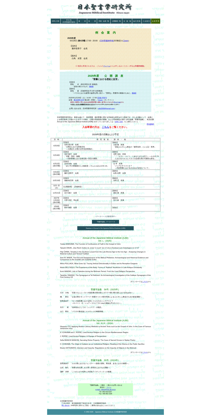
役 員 (92, 21)
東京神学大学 (79, 100)
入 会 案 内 (146, 21)
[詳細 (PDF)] (102, 98)
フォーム (106, 66)
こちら (105, 127)
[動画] (91, 86)
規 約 (82, 21)
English (150, 124)
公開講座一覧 (116, 21)
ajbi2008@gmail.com (106, 108)
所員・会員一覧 (104, 21)
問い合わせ (66, 405)
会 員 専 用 (155, 21)
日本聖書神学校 (107, 41)
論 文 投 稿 (136, 21)
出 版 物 (127, 21)
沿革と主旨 (55, 21)
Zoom (125, 41)
